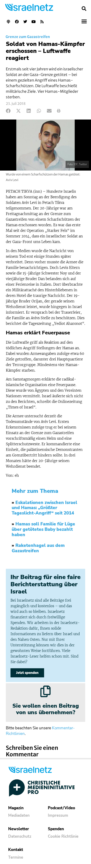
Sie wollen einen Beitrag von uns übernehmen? (45, 709)
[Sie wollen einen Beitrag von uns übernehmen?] (45, 691)
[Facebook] (17, 21)
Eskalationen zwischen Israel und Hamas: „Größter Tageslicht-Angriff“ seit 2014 (44, 508)
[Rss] (42, 21)
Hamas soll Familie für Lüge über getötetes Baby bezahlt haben (43, 529)
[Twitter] (25, 21)
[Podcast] (8, 21)
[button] (84, 8)
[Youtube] (33, 21)
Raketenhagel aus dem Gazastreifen (38, 548)
